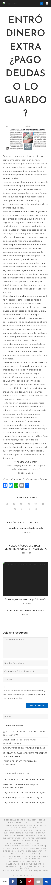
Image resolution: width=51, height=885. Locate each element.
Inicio (27, 859)
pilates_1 (15, 854)
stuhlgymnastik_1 (37, 851)
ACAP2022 (43, 871)
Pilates (22, 851)
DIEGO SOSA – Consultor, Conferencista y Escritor (25, 867)
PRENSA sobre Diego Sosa (17, 846)
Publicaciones (14, 822)
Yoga (43, 848)
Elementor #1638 (12, 833)
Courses (9, 835)
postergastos (15, 859)
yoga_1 (25, 854)
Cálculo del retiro (33, 864)
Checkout (40, 833)
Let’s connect (16, 861)
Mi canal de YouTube (13, 848)
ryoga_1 (35, 854)
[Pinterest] (30, 881)
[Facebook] (13, 881)
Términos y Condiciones (15, 825)
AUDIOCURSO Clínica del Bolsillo (25, 610)
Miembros (33, 828)
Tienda (38, 822)
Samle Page (27, 833)
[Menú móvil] (46, 3)
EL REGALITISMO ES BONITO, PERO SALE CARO (24, 748)
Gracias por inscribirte (34, 838)
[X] (21, 881)
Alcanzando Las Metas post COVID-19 (24, 843)
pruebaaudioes (14, 864)
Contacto (28, 822)
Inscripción (31, 841)
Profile (19, 835)
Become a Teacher (35, 835)
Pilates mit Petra (38, 856)
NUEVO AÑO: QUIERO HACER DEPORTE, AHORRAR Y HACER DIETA (25, 547)
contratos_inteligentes (15, 856)
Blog (27, 861)
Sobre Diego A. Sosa (26, 820)
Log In (32, 825)
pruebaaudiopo (29, 871)
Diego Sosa (8, 779)
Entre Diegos (38, 846)
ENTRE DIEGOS (32, 848)
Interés (36, 861)
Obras (42, 820)
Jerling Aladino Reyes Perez (15, 784)
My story (36, 859)
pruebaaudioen (11, 871)
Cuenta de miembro (12, 830)
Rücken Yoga (9, 851)
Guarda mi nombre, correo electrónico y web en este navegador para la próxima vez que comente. (24, 694)
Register (41, 825)
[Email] (38, 881)
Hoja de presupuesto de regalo (25, 528)
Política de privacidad (35, 830)
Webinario (18, 841)
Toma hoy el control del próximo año (25, 599)
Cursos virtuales (11, 838)
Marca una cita (18, 828)
